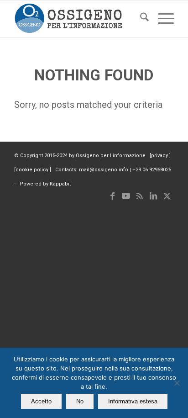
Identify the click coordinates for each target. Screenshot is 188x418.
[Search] (140, 18)
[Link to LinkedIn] (153, 196)
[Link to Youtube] (126, 196)
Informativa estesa (132, 401)
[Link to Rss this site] (139, 196)
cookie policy (33, 170)
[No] (176, 382)
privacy (160, 156)
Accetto (41, 401)
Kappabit (60, 184)
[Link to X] (167, 196)
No (80, 401)
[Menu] (161, 18)
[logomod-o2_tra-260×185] (78, 18)
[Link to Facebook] (112, 196)
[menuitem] (140, 18)
